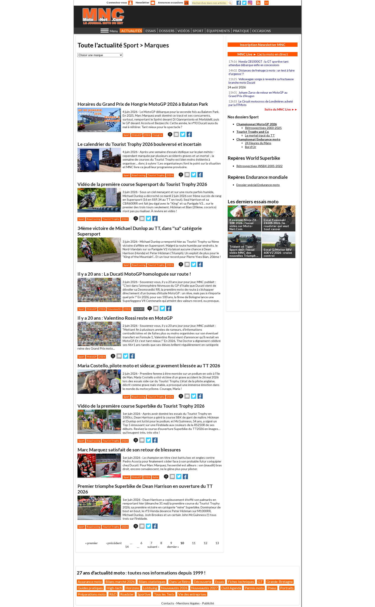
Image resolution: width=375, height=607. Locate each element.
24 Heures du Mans (258, 143)
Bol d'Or (250, 147)
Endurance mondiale (267, 177)
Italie (155, 477)
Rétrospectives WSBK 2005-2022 (259, 166)
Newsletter (142, 2)
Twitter (244, 3)
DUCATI (138, 309)
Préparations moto (92, 594)
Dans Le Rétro (179, 581)
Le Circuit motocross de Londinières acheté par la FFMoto (261, 103)
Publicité (208, 603)
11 (194, 543)
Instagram (250, 3)
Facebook (239, 3)
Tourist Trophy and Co (252, 131)
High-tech (114, 588)
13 (217, 543)
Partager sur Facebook (189, 134)
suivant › (153, 546)
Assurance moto (90, 581)
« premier (91, 543)
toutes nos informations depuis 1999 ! (167, 572)
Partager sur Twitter (182, 134)
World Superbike (263, 158)
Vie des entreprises (192, 594)
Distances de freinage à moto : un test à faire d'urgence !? (261, 72)
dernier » (173, 546)
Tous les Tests (164, 594)
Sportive (144, 594)
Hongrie (157, 135)
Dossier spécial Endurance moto (258, 185)
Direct (266, 3)
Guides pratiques (90, 588)
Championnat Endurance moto (258, 139)
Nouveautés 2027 (204, 588)
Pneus (272, 588)
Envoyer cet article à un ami (176, 134)
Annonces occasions (170, 2)
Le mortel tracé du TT (260, 135)
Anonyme (130, 3)
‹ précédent (114, 543)
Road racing (138, 175)
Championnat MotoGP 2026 (256, 124)
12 (205, 543)
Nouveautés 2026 (174, 588)
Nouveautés (114, 309)
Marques (156, 45)
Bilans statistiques (152, 581)
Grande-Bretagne (279, 581)
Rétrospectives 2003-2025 (263, 128)
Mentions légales (188, 603)
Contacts (167, 603)
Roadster (127, 594)
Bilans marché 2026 (120, 581)
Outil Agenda (231, 588)
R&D (113, 594)
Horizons (132, 588)
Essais (219, 581)
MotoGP (137, 135)
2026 (147, 135)
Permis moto (254, 588)
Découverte (202, 581)
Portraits (287, 588)
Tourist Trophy (156, 175)
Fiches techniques (241, 581)
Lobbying (150, 588)
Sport (131, 45)
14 (127, 546)
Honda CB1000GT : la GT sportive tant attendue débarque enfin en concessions (258, 63)
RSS (258, 3)
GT (260, 581)
